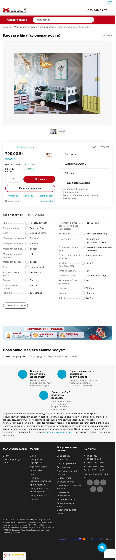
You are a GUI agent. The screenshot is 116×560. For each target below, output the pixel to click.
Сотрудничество (38, 495)
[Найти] (91, 19)
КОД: (94, 147)
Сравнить (28, 195)
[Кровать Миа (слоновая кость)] (57, 83)
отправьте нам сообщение (58, 432)
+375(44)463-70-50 (94, 462)
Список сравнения (66, 463)
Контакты (35, 499)
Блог (32, 474)
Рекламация (63, 467)
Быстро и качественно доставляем (38, 374)
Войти (6, 455)
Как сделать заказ (66, 499)
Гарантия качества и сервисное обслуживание (81, 374)
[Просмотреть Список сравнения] (68, 10)
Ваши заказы (63, 455)
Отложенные (63, 459)
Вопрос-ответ (64, 478)
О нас (33, 455)
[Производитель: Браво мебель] (49, 155)
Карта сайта (36, 470)
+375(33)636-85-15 (94, 466)
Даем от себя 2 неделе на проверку (60, 395)
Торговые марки (38, 466)
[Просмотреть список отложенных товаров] (75, 10)
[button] (104, 35)
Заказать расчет (65, 481)
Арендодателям (38, 484)
